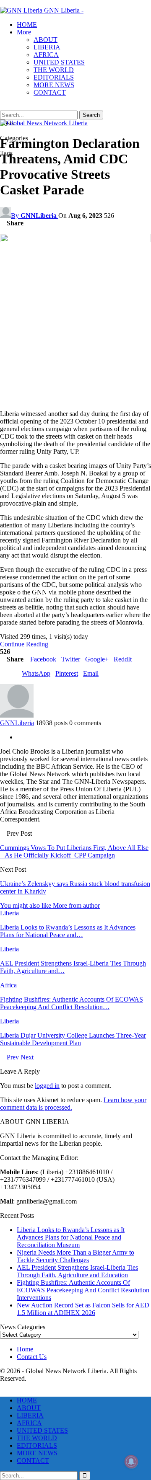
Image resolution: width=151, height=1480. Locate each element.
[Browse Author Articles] (17, 715)
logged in (47, 1085)
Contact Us (32, 1356)
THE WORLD (54, 69)
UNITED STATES (59, 62)
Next (28, 1057)
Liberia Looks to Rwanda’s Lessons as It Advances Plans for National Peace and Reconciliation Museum (71, 1237)
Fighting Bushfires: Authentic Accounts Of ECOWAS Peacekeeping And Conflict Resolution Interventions (83, 1290)
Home (25, 1349)
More (24, 32)
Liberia (9, 913)
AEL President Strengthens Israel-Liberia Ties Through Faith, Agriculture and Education (77, 1271)
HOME (27, 24)
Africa (8, 985)
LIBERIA (47, 47)
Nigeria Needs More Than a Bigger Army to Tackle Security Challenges (75, 1256)
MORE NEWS (54, 84)
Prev (13, 1057)
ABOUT (45, 39)
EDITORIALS (54, 77)
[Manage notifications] (131, 1461)
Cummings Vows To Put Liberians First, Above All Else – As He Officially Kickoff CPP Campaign (74, 851)
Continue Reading (24, 644)
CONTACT (50, 92)
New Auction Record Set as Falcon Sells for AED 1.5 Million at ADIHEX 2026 (83, 1309)
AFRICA (46, 54)
